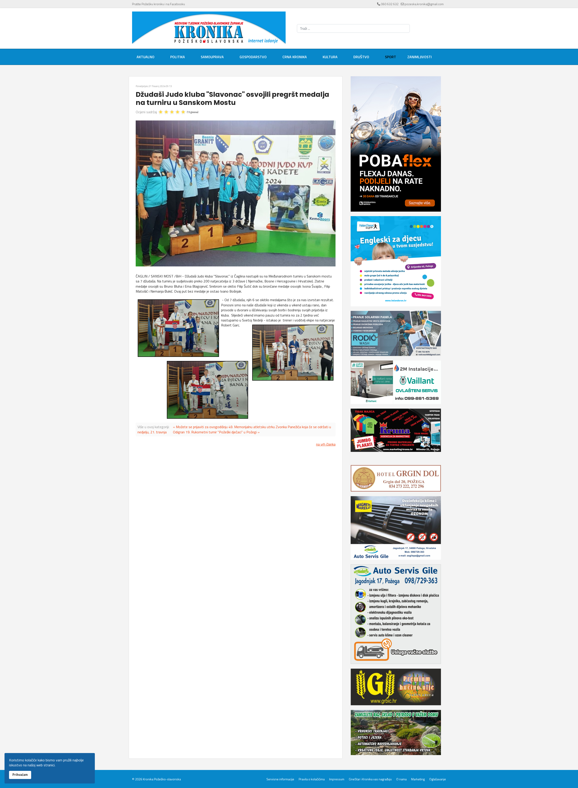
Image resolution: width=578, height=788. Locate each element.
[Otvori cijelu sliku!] (236, 193)
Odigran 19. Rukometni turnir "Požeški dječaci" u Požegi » (216, 432)
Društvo (361, 57)
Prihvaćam (20, 774)
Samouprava (212, 57)
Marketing (418, 779)
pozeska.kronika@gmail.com (424, 4)
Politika (177, 57)
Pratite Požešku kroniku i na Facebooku (158, 4)
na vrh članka (326, 444)
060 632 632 (390, 4)
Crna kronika (294, 57)
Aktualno (145, 57)
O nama (401, 779)
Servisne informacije (280, 779)
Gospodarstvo (253, 57)
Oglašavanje (437, 779)
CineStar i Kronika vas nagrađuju (370, 779)
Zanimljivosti (419, 57)
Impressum (336, 779)
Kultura (330, 57)
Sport (390, 57)
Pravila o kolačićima (312, 779)
